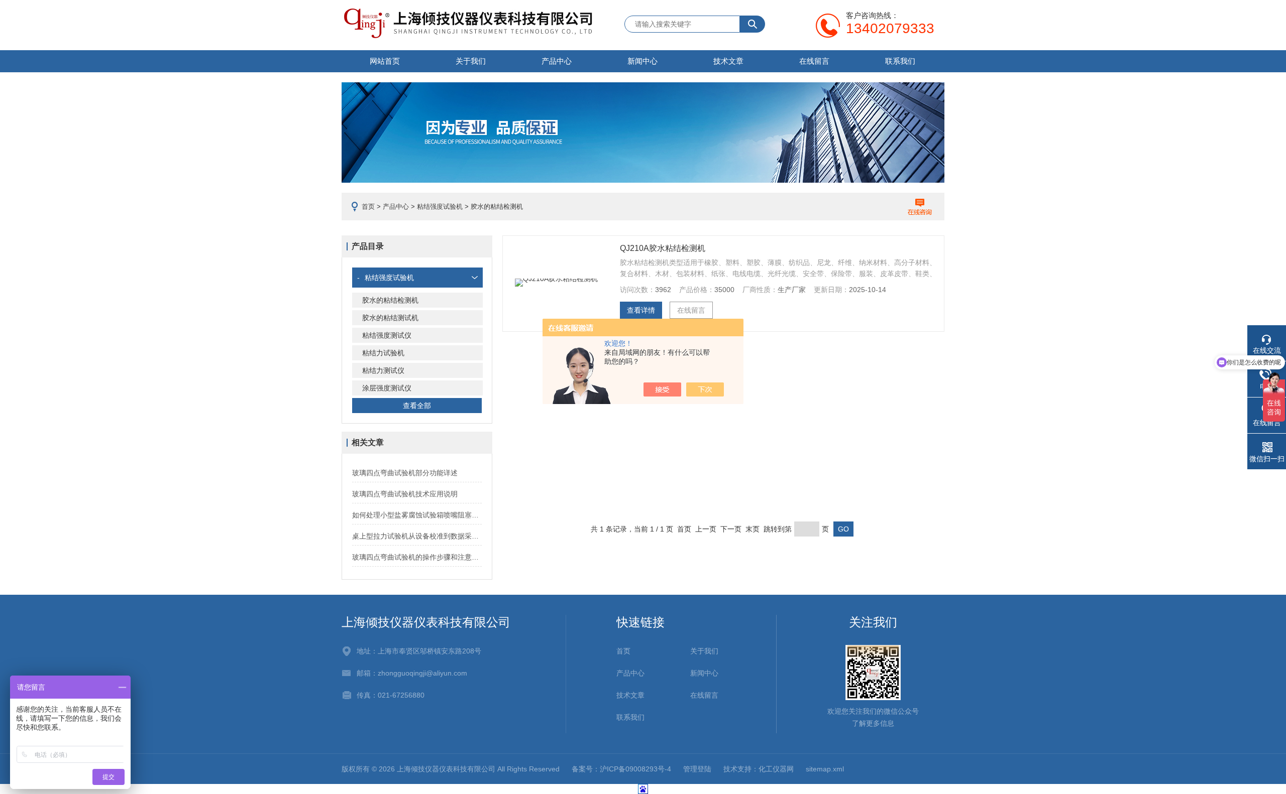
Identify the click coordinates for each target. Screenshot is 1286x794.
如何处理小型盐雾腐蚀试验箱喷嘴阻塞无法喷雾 (417, 515)
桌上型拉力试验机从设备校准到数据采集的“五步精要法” (417, 536)
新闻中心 (642, 61)
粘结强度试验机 (440, 206)
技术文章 (728, 61)
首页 (368, 206)
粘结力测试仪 (383, 370)
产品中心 (557, 61)
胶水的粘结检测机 (390, 300)
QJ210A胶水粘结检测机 (662, 248)
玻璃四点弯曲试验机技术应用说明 (405, 494)
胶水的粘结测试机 (390, 318)
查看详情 (641, 310)
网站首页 (385, 61)
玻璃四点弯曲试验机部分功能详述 (405, 473)
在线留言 (814, 61)
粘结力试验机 (383, 353)
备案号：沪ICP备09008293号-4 (621, 769)
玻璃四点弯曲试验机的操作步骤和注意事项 (417, 557)
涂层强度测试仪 (386, 388)
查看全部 (417, 406)
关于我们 (471, 61)
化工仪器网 (776, 769)
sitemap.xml (825, 769)
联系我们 (900, 61)
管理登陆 (697, 769)
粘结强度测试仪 (386, 335)
